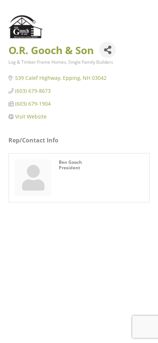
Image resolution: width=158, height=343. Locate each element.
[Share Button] (107, 50)
